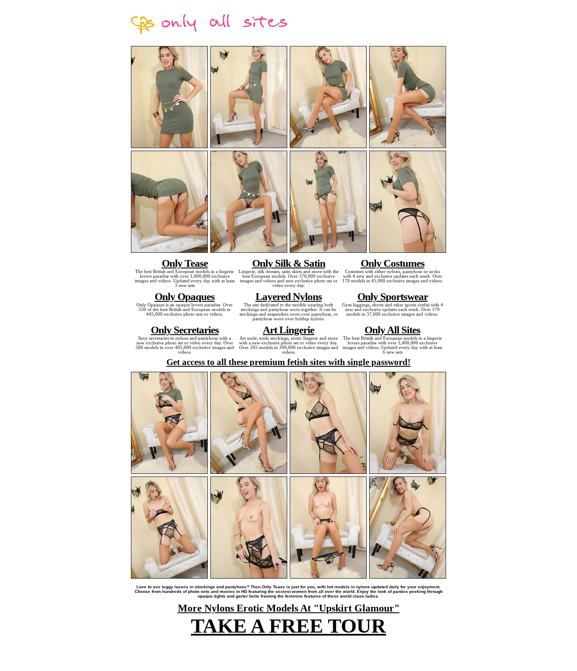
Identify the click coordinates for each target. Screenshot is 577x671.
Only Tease (185, 263)
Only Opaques (185, 296)
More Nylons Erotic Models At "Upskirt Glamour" (289, 608)
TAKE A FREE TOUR (288, 625)
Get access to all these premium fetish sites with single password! (288, 362)
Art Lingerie (288, 330)
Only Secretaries (185, 330)
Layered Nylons (289, 296)
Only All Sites (392, 330)
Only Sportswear (392, 296)
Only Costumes (393, 263)
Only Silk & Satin (288, 263)
